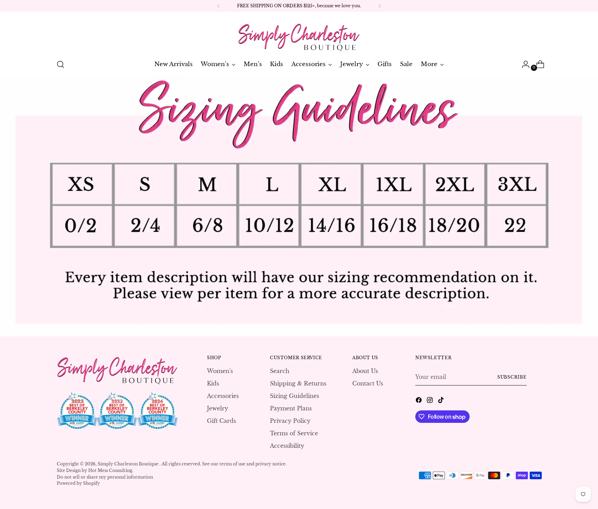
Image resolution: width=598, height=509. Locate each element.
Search (279, 370)
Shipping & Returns (298, 383)
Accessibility (287, 445)
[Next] (379, 6)
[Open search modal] (60, 64)
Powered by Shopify (78, 483)
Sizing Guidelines (294, 395)
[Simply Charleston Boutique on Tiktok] (441, 401)
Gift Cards (221, 420)
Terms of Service (294, 433)
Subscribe (512, 377)
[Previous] (218, 6)
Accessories (223, 395)
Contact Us (367, 383)
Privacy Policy (290, 420)
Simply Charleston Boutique (129, 463)
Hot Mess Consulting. (110, 470)
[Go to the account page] (523, 64)
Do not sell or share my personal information (105, 477)
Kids (213, 383)
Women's (220, 370)
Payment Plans (291, 408)
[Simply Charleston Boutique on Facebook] (419, 401)
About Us (365, 370)
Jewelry (217, 408)
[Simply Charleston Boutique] (299, 34)
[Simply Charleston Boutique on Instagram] (430, 401)
